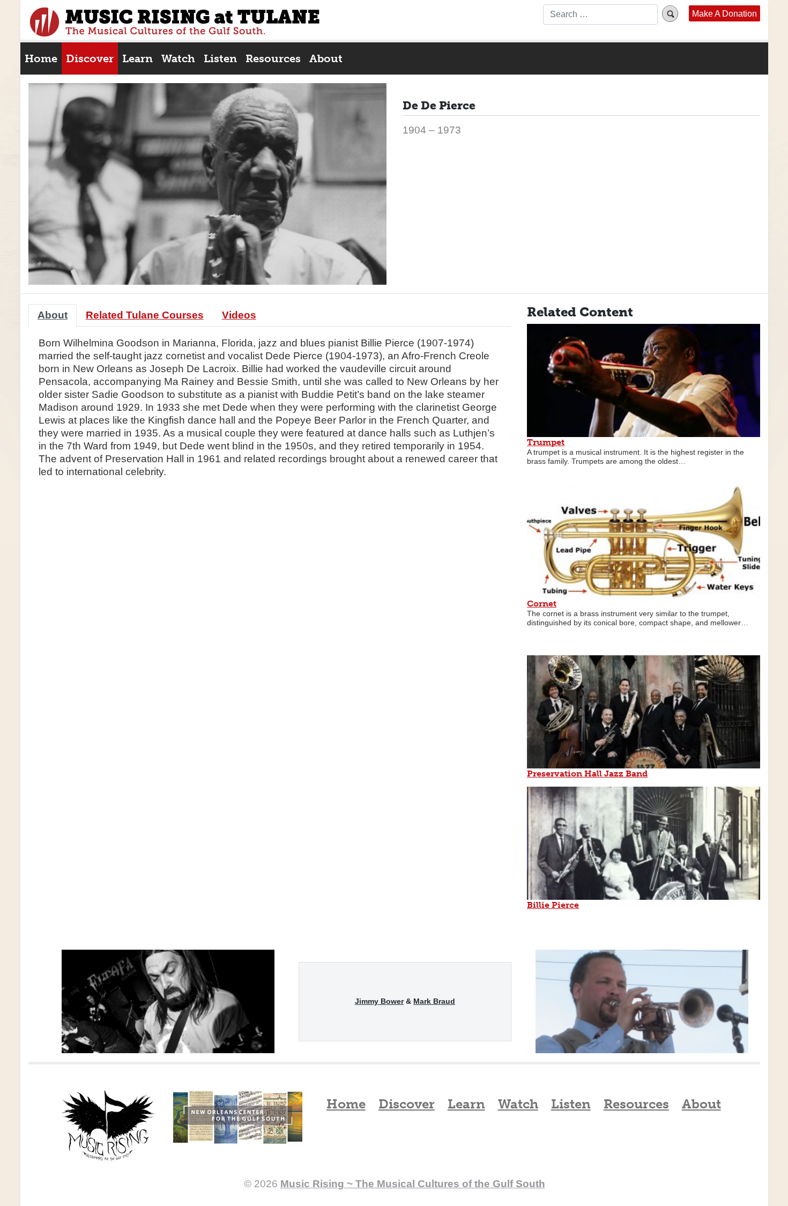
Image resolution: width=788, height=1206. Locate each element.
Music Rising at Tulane (108, 1125)
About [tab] (53, 315)
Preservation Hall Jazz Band (587, 773)
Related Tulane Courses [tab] (145, 315)
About (326, 58)
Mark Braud (434, 1001)
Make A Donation (724, 13)
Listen (220, 58)
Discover (90, 58)
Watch (178, 58)
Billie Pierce (553, 905)
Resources (273, 58)
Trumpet (545, 442)
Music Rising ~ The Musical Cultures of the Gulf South (174, 22)
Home (41, 58)
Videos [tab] (239, 315)
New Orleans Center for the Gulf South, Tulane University (237, 1128)
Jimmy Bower (379, 1001)
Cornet (541, 603)
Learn (137, 58)
